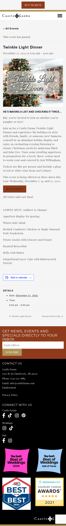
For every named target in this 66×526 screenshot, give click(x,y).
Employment (9, 387)
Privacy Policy (10, 395)
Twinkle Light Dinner (21, 316)
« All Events (11, 28)
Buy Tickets (33, 5)
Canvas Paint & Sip (51, 316)
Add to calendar (19, 277)
